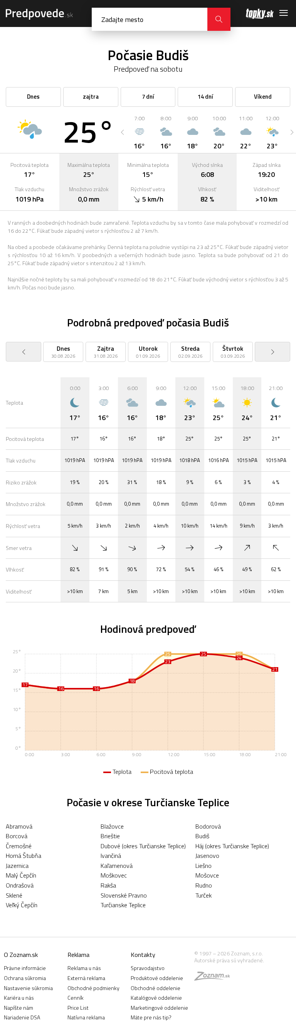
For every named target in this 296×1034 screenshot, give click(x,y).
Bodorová (208, 826)
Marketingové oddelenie (159, 1008)
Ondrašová (20, 885)
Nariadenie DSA (22, 1017)
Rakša (108, 885)
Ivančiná (111, 855)
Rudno (203, 885)
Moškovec (114, 875)
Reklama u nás (84, 968)
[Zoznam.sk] (214, 978)
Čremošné (19, 846)
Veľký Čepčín (21, 905)
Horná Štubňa (23, 855)
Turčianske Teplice (123, 905)
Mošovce (207, 875)
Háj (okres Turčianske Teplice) (232, 846)
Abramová (19, 826)
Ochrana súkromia (25, 978)
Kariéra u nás (19, 998)
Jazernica (17, 865)
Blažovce (112, 826)
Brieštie (110, 836)
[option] (139, 132)
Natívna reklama (86, 1017)
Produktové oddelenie (157, 978)
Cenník (75, 998)
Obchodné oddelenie (155, 988)
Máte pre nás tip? (151, 1017)
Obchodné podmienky (93, 988)
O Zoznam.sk (21, 954)
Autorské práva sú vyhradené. (229, 960)
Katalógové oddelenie (156, 998)
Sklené (14, 895)
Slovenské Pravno (124, 895)
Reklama (78, 954)
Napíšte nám (18, 1008)
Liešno (203, 865)
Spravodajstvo (148, 968)
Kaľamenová (117, 865)
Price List (78, 1008)
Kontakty (143, 954)
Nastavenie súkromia (28, 988)
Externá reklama (86, 978)
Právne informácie (25, 968)
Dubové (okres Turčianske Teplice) (143, 846)
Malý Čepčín (21, 875)
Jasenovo (207, 855)
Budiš (202, 836)
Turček (203, 895)
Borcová (16, 836)
